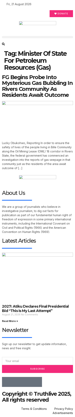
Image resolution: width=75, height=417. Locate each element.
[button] (37, 37)
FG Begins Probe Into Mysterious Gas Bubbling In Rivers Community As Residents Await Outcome (37, 86)
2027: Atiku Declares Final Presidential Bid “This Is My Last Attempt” (35, 308)
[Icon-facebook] (7, 382)
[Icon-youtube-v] (37, 382)
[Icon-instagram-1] (27, 382)
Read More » (10, 321)
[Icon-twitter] (17, 382)
